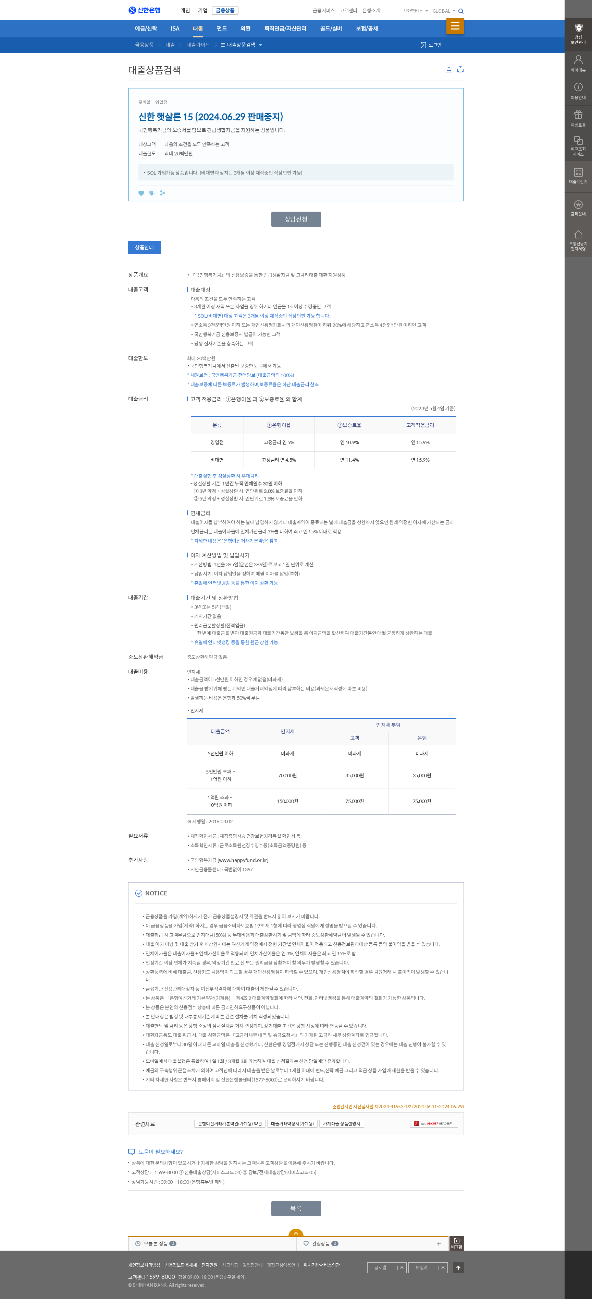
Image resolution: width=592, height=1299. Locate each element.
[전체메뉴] (455, 26)
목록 (295, 1209)
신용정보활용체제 (181, 1265)
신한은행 (146, 10)
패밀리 (422, 1268)
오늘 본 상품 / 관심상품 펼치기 (296, 1232)
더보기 (438, 1243)
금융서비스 (324, 11)
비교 (152, 193)
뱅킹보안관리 (578, 40)
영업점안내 (253, 1265)
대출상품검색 (241, 45)
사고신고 (230, 1265)
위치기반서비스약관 (322, 1265)
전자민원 (209, 1265)
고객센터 (348, 11)
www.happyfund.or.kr (243, 860)
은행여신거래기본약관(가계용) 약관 (230, 1124)
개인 (185, 11)
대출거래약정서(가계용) (292, 1124)
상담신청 (296, 219)
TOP (458, 1267)
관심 (141, 193)
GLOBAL (442, 11)
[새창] (434, 1123)
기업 (202, 11)
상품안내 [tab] (144, 248)
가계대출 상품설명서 (341, 1124)
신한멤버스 (413, 11)
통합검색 (461, 11)
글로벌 (380, 1268)
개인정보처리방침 (144, 1265)
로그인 (435, 45)
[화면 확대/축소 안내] (449, 70)
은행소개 (371, 11)
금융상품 (225, 11)
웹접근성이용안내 (283, 1265)
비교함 (456, 1243)
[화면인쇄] (460, 70)
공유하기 (162, 193)
